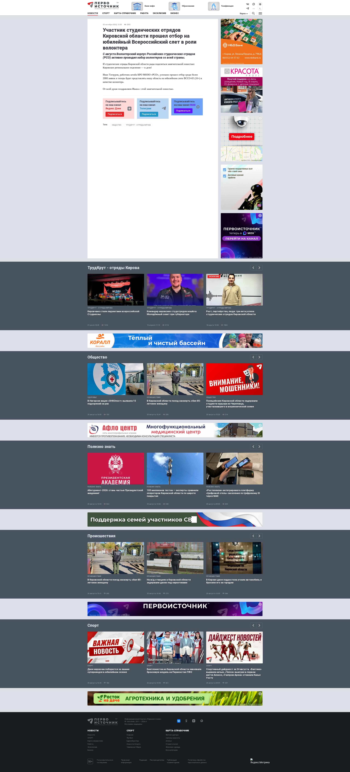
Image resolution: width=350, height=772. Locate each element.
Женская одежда (173, 747)
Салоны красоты (173, 738)
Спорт (93, 625)
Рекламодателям (157, 760)
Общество (116, 125)
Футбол (130, 738)
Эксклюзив (92, 747)
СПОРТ (90, 738)
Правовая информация (126, 761)
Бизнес (90, 750)
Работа (90, 744)
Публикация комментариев (173, 761)
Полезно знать (101, 446)
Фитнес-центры (172, 735)
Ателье (169, 741)
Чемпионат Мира (134, 747)
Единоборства (133, 741)
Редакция (143, 760)
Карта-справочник (95, 741)
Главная (130, 735)
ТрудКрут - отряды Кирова (138, 125)
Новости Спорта (133, 744)
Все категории (172, 750)
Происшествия (101, 536)
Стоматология (172, 744)
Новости (93, 730)
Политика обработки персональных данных (197, 761)
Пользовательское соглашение (105, 761)
